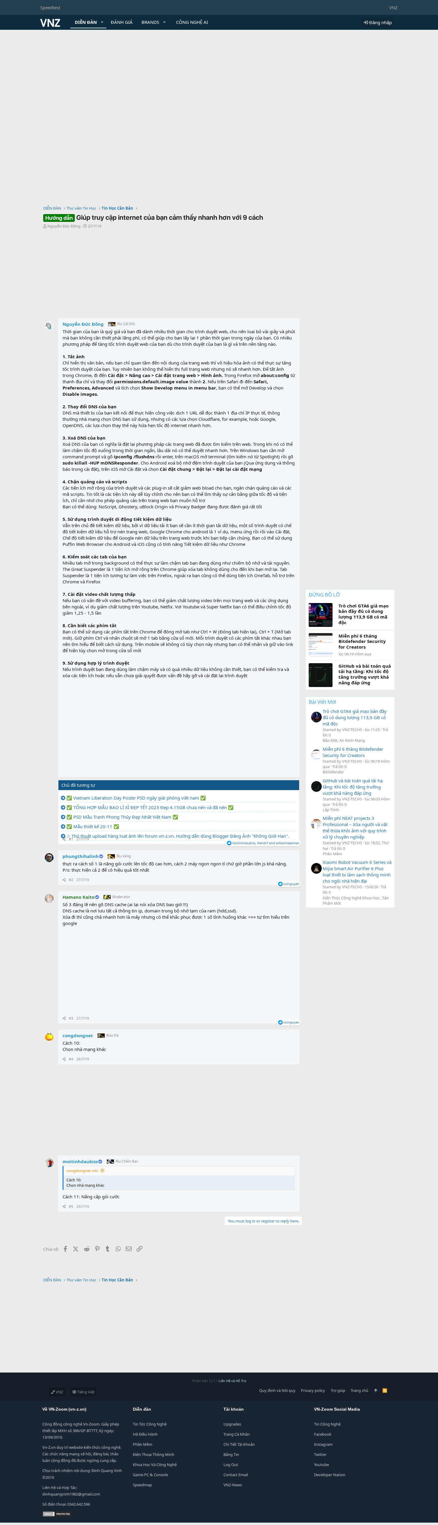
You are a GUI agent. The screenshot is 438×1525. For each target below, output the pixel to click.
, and (265, 843)
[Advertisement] (219, 74)
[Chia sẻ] (64, 839)
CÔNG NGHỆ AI (192, 22)
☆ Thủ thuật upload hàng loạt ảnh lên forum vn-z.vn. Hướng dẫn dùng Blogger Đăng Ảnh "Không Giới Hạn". (177, 836)
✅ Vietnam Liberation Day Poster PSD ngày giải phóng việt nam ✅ (136, 798)
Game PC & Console (150, 1474)
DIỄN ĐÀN (86, 22)
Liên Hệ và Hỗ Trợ (232, 1380)
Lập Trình (331, 809)
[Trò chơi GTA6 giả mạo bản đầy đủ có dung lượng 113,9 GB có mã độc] (316, 717)
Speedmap (142, 1484)
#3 (71, 1018)
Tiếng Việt (85, 1392)
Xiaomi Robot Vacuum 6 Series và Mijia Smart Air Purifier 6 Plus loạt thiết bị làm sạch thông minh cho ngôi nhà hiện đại (357, 871)
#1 (71, 839)
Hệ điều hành (145, 1434)
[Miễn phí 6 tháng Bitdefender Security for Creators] (316, 755)
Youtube (321, 1464)
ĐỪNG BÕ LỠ (324, 594)
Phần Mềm (332, 853)
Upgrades (232, 1424)
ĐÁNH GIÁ (122, 22)
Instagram (323, 1444)
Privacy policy (313, 1390)
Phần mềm (142, 1444)
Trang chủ (359, 1390)
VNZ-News (232, 1484)
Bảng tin (231, 1454)
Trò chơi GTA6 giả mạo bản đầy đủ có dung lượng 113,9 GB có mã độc (355, 717)
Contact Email (235, 1474)
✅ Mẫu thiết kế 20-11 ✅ (92, 826)
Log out (230, 1464)
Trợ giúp (338, 1390)
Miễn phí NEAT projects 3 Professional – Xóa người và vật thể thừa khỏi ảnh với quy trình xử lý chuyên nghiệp (355, 827)
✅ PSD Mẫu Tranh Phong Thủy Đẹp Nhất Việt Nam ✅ (122, 817)
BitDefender (333, 772)
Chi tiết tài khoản (239, 1444)
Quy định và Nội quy (277, 1390)
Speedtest (50, 7)
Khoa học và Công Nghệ (155, 1464)
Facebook (322, 1434)
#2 (71, 879)
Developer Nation (329, 1474)
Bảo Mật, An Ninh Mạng (344, 740)
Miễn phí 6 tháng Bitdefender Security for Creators (353, 752)
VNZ (393, 7)
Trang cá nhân (236, 1434)
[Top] (375, 1390)
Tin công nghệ (327, 1424)
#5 (71, 1206)
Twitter (320, 1454)
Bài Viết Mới (322, 701)
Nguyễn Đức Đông (63, 226)
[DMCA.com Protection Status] (57, 1515)
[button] (102, 22)
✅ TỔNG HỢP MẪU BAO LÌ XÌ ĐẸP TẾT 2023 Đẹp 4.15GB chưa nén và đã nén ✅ (150, 807)
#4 (71, 1059)
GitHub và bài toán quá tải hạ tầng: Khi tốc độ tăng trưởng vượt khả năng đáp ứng (353, 787)
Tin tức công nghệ (150, 1424)
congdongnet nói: (82, 1170)
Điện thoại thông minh (153, 1454)
